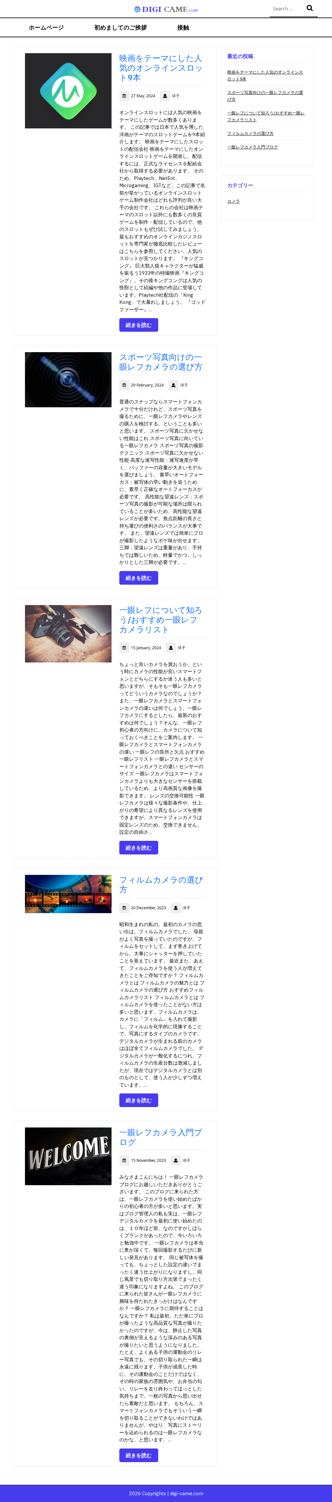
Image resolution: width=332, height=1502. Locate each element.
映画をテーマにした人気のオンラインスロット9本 (161, 68)
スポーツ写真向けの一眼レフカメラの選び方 (161, 362)
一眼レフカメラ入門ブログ (160, 1137)
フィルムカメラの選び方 (161, 884)
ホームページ (46, 27)
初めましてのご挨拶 (120, 27)
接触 (183, 27)
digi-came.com (186, 1493)
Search (310, 9)
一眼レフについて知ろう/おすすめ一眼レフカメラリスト (161, 619)
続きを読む (139, 324)
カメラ (233, 201)
